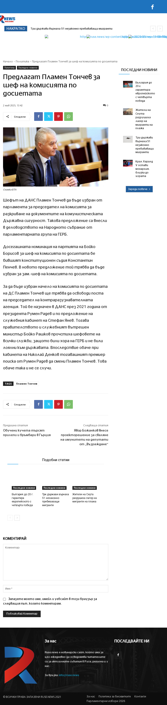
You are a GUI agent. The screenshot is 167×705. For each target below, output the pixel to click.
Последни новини (27, 67)
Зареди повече (137, 189)
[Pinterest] (58, 116)
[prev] (153, 28)
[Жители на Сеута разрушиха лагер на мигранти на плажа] (86, 480)
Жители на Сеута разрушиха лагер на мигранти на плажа (84, 498)
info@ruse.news (69, 675)
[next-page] (17, 518)
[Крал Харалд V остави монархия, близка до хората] (128, 163)
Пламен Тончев (26, 383)
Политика (22, 61)
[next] (160, 28)
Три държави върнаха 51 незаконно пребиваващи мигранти (144, 144)
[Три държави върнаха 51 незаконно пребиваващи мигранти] (55, 480)
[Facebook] (152, 8)
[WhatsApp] (68, 116)
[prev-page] (10, 518)
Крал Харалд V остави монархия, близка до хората (66, 28)
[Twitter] (48, 116)
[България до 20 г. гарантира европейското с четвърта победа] (25, 480)
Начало (8, 61)
